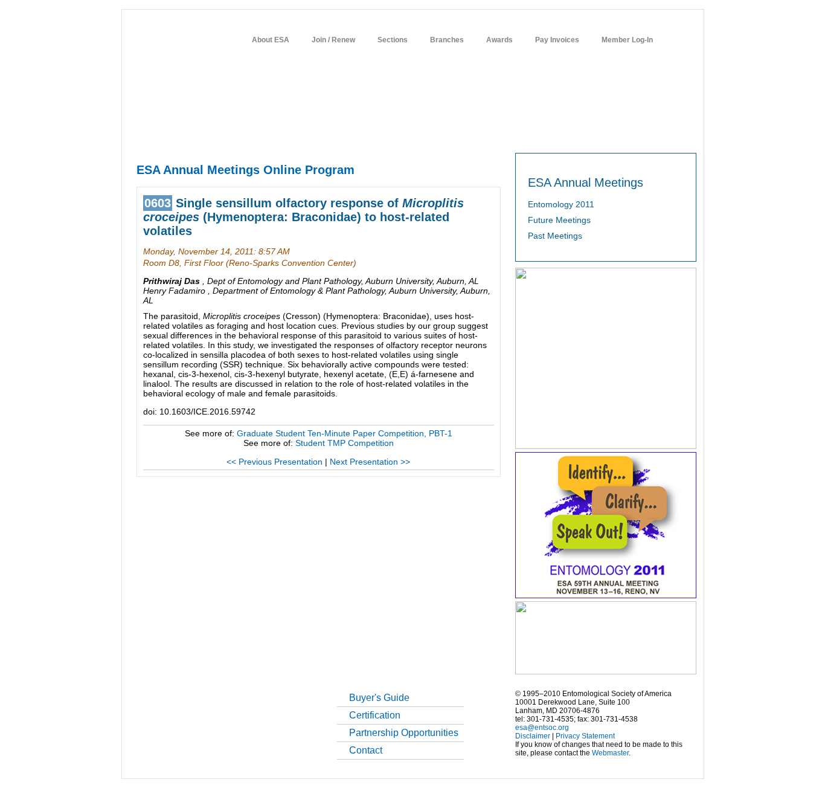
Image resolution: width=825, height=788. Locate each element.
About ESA (270, 40)
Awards (499, 40)
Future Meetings (559, 220)
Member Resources (276, 133)
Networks (602, 133)
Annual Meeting (349, 133)
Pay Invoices (557, 40)
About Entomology (199, 133)
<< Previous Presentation (274, 462)
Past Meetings (555, 236)
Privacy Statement (585, 736)
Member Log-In (627, 40)
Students (517, 133)
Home (145, 133)
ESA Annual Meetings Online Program (245, 169)
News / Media (466, 133)
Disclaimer (532, 736)
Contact (365, 750)
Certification (374, 715)
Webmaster (610, 753)
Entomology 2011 (561, 204)
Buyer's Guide (379, 698)
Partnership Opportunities (403, 733)
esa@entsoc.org (542, 727)
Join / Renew (333, 40)
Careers (559, 133)
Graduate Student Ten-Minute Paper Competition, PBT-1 (344, 433)
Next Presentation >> (370, 462)
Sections (392, 40)
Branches (447, 40)
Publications (410, 133)
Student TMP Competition (344, 443)
